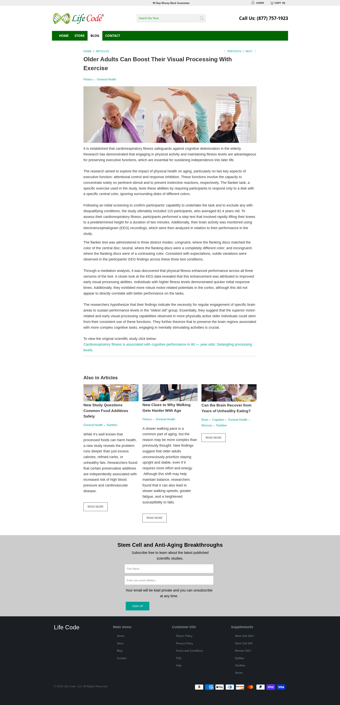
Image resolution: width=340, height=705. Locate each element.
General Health (106, 79)
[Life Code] (87, 18)
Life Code (70, 686)
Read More (95, 506)
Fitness (88, 79)
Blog (95, 35)
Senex (239, 672)
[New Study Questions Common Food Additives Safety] (111, 392)
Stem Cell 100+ (244, 635)
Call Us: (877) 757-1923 (263, 18)
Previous (233, 51)
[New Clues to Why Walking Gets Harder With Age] (170, 392)
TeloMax (240, 665)
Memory (206, 425)
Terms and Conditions (189, 650)
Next (249, 51)
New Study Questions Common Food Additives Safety (105, 410)
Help (179, 665)
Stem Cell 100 (243, 643)
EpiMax (239, 658)
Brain (204, 419)
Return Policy (184, 635)
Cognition (218, 419)
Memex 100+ (243, 650)
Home (64, 35)
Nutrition (112, 425)
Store (80, 35)
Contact (112, 35)
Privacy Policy (184, 643)
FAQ (178, 658)
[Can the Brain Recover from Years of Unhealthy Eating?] (229, 393)
